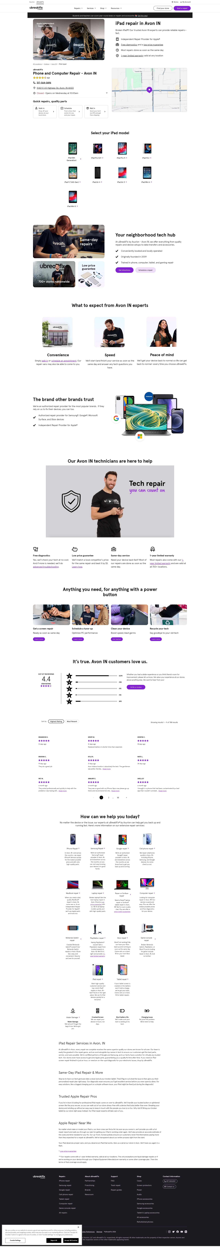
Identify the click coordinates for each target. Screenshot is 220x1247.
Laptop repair (97, 893)
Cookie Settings (15, 1240)
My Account (186, 2)
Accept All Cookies (71, 1240)
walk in (45, 360)
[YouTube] (182, 1232)
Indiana (46, 64)
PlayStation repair (97, 938)
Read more (107, 769)
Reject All (54, 1240)
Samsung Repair (97, 848)
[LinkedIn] (186, 1232)
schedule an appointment (63, 360)
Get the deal (142, 15)
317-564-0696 (44, 82)
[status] (60, 744)
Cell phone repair (146, 848)
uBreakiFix (40, 2)
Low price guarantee (68, 1151)
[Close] (78, 1227)
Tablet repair (122, 979)
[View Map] (149, 90)
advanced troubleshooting (46, 566)
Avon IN (54, 64)
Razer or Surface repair (121, 894)
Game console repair (146, 939)
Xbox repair (121, 938)
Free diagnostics (129, 44)
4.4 (48, 78)
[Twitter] (173, 1232)
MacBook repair (72, 893)
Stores (176, 2)
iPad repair (97, 979)
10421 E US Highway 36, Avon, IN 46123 (55, 87)
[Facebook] (177, 1232)
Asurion (32, 2)
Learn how (77, 566)
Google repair (121, 848)
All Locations (37, 64)
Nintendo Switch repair (72, 939)
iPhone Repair (72, 848)
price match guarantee (122, 912)
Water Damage (72, 1017)
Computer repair (146, 893)
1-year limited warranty (132, 55)
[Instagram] (169, 1232)
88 (118, 797)
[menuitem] (78, 8)
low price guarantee (153, 44)
